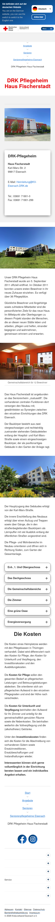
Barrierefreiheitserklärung (16, 912)
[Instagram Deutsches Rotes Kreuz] (32, 839)
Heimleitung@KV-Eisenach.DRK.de (22, 183)
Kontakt (18, 909)
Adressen (9, 909)
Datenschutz (39, 909)
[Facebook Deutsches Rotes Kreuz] (22, 839)
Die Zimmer (14, 600)
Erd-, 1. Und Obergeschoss (24, 567)
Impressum (34, 912)
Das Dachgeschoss (19, 578)
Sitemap (27, 909)
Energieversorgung (19, 622)
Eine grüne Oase (18, 611)
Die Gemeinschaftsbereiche (24, 589)
